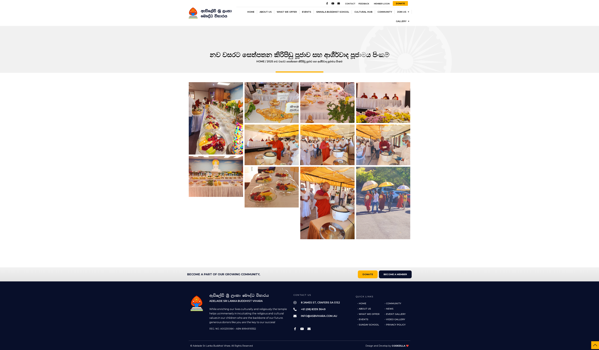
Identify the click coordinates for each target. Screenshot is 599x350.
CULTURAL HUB (363, 11)
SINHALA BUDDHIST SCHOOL (332, 11)
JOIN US (401, 11)
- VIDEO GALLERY (395, 319)
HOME (250, 11)
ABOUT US (266, 11)
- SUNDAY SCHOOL (368, 324)
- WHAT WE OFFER (368, 314)
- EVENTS (362, 319)
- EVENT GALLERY (395, 314)
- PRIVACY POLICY (395, 324)
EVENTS (306, 11)
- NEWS (389, 308)
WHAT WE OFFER (287, 11)
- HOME (361, 303)
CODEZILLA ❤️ (400, 345)
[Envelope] (338, 3)
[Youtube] (332, 3)
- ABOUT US (364, 308)
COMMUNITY (384, 11)
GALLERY (401, 21)
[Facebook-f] (327, 3)
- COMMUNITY (393, 303)
